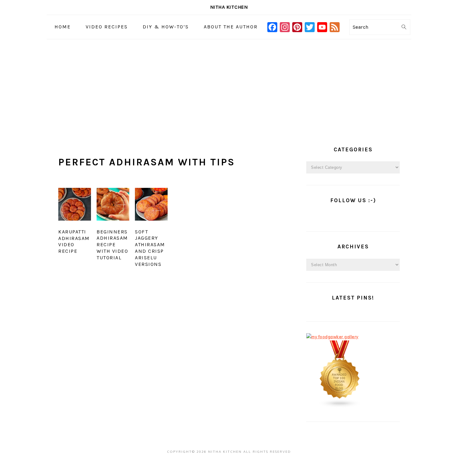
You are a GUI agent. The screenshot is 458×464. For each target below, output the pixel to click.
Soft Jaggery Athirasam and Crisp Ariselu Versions (150, 248)
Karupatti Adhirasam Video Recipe (74, 241)
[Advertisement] (229, 86)
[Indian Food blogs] (340, 406)
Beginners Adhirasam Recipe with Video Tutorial (112, 245)
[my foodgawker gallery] (332, 336)
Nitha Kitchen (229, 7)
